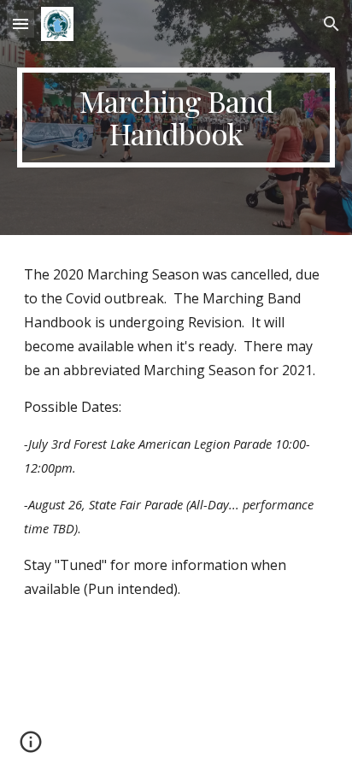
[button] (20, 23)
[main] (176, 118)
